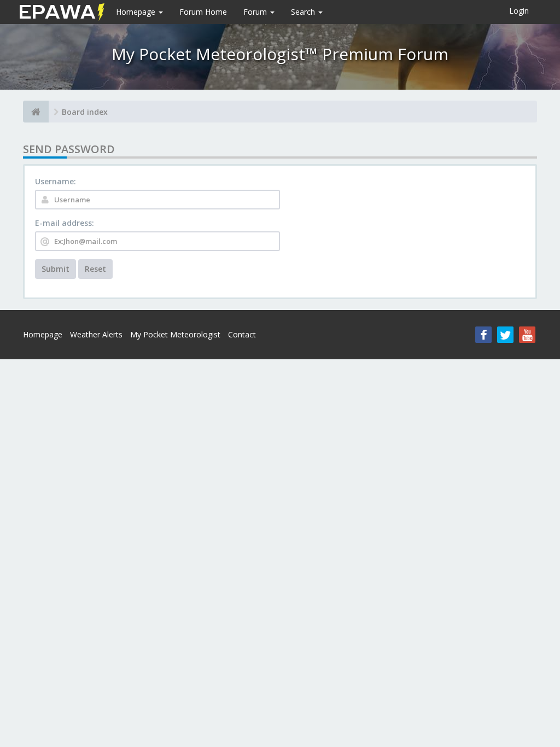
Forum (256, 12)
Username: (55, 181)
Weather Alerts (96, 334)
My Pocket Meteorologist (175, 334)
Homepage (137, 12)
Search (304, 12)
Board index (85, 112)
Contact (242, 334)
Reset (95, 269)
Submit (55, 269)
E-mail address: (64, 223)
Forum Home (203, 12)
